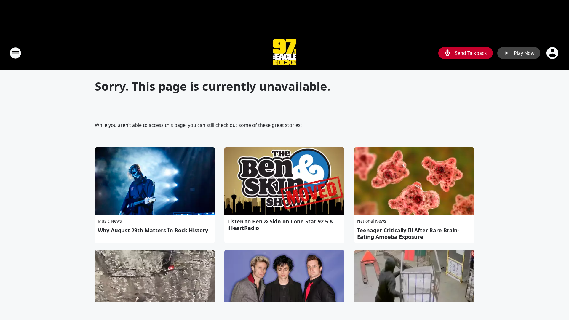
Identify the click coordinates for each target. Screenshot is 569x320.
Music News (110, 221)
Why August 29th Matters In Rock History (153, 230)
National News (371, 221)
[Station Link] (284, 52)
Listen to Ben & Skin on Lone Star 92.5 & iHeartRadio (280, 224)
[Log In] (553, 53)
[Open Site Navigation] (15, 53)
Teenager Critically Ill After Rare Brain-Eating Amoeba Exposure (408, 233)
